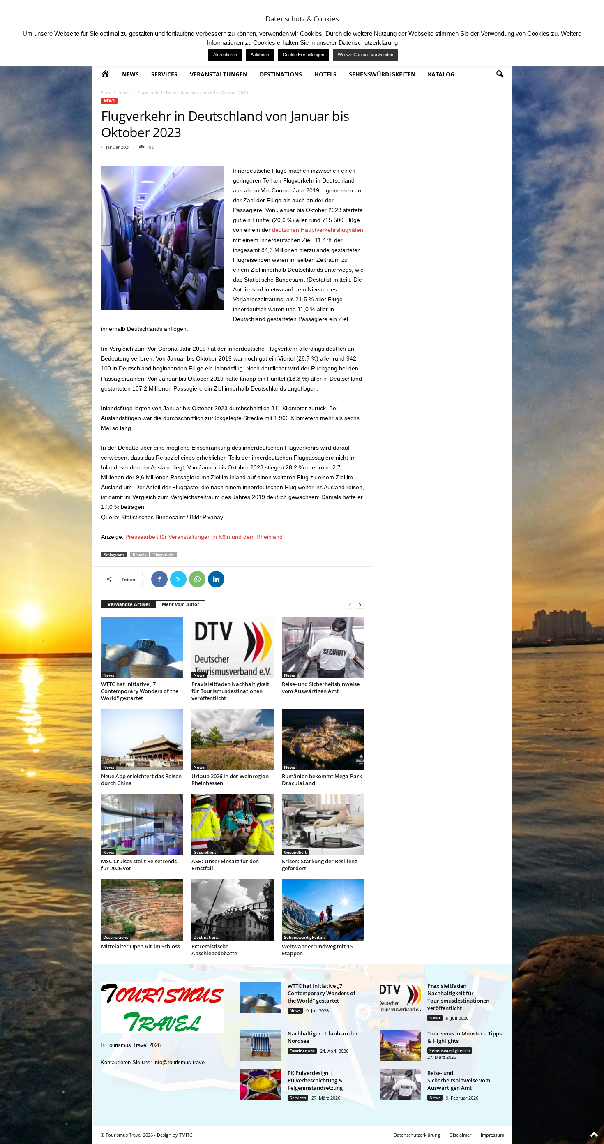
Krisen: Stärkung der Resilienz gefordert (319, 864)
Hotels (325, 74)
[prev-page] (350, 604)
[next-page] (360, 604)
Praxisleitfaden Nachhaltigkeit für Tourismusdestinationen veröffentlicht (230, 691)
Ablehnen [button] (260, 54)
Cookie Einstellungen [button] (303, 54)
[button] (500, 74)
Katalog (441, 74)
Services (164, 74)
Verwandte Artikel (129, 604)
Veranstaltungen (218, 74)
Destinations (281, 74)
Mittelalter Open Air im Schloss (140, 946)
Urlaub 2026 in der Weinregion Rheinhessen (230, 779)
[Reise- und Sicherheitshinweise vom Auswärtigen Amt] (323, 647)
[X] (178, 579)
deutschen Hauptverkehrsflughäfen (317, 229)
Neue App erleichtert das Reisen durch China (141, 779)
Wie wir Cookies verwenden (365, 54)
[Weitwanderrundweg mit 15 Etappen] (323, 910)
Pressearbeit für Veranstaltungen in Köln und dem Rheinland (204, 537)
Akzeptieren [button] (225, 54)
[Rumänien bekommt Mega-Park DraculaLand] (323, 739)
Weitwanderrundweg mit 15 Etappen (317, 950)
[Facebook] (159, 579)
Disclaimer (460, 1135)
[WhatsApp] (197, 579)
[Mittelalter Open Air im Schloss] (142, 910)
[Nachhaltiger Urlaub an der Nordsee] (260, 1045)
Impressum (492, 1135)
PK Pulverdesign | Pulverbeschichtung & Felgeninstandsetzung (315, 1080)
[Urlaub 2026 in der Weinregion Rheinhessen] (232, 739)
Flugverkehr (163, 555)
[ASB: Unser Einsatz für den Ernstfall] (232, 824)
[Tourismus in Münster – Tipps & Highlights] (400, 1045)
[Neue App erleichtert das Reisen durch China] (142, 739)
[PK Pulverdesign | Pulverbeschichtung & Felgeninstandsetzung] (260, 1084)
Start (106, 92)
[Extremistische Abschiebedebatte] (232, 910)
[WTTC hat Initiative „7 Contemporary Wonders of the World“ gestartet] (142, 647)
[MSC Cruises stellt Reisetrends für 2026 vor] (142, 824)
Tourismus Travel (127, 1045)
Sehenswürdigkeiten (382, 74)
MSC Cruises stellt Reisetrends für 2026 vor (139, 864)
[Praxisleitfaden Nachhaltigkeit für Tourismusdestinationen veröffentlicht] (232, 647)
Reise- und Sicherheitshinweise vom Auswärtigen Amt (321, 687)
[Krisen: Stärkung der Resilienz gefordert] (323, 824)
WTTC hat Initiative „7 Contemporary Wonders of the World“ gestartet (139, 691)
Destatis (139, 555)
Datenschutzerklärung (417, 1135)
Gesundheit (205, 852)
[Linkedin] (216, 579)
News (130, 74)
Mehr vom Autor (180, 604)
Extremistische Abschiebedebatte (214, 950)
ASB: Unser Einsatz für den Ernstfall (225, 864)
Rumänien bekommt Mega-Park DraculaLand (322, 779)
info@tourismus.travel (180, 1062)
